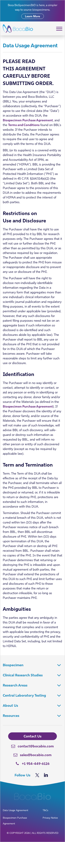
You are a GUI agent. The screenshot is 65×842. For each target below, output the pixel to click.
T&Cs (45, 810)
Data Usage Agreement (15, 810)
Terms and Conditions (24, 125)
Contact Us (32, 736)
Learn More (32, 16)
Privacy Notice (50, 817)
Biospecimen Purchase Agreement (28, 120)
